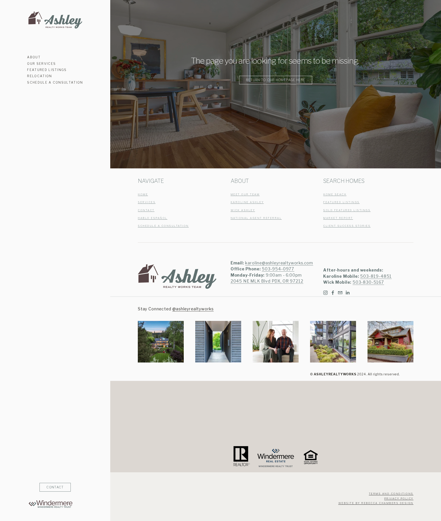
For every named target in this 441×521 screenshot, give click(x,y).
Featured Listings (47, 70)
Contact (146, 210)
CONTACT (55, 487)
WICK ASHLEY (243, 210)
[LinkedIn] (347, 292)
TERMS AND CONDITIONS (391, 493)
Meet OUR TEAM (245, 194)
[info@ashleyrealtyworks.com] (340, 292)
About (34, 57)
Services (146, 202)
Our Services (41, 63)
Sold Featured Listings (346, 210)
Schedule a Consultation (163, 225)
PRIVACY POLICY (398, 498)
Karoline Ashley (247, 202)
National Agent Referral (256, 218)
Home (143, 194)
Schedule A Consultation (55, 82)
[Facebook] (333, 292)
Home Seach (334, 194)
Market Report (338, 218)
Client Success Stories (346, 225)
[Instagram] (325, 292)
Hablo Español (152, 218)
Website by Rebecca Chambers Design (375, 503)
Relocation (39, 76)
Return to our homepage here (275, 80)
